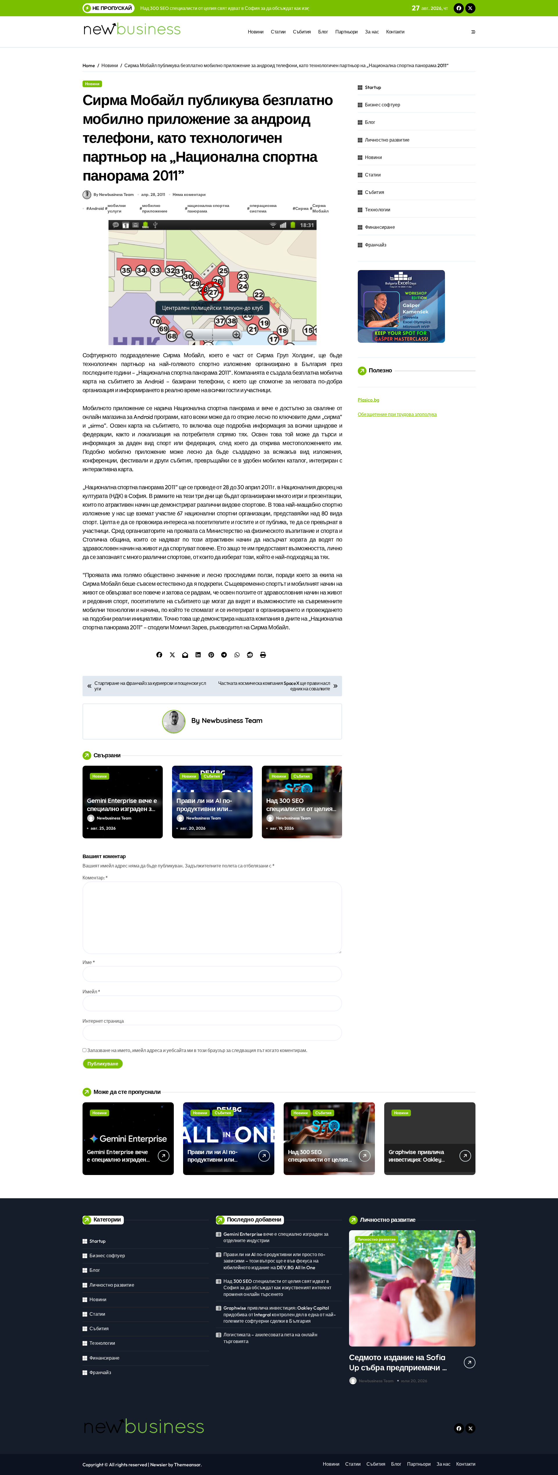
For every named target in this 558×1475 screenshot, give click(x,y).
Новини (256, 32)
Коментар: (95, 878)
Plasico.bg (368, 400)
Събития (302, 32)
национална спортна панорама (208, 208)
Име (89, 962)
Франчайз (376, 245)
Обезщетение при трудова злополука (397, 414)
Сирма (302, 208)
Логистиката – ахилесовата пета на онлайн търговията (270, 1338)
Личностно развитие (387, 140)
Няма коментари (189, 194)
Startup (373, 87)
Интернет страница (103, 1021)
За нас (372, 32)
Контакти (395, 32)
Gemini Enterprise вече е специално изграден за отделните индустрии (122, 809)
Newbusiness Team (232, 720)
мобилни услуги (117, 208)
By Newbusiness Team (114, 194)
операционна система (263, 208)
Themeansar (187, 1464)
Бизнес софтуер (382, 105)
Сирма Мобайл (320, 208)
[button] (469, 1309)
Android (96, 208)
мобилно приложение (154, 208)
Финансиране (380, 227)
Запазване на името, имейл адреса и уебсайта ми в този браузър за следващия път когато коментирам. (197, 1050)
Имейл (91, 991)
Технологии (378, 209)
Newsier (158, 1464)
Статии (278, 32)
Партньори (346, 32)
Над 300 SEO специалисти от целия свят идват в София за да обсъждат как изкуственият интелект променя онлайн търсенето (277, 1287)
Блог (323, 32)
